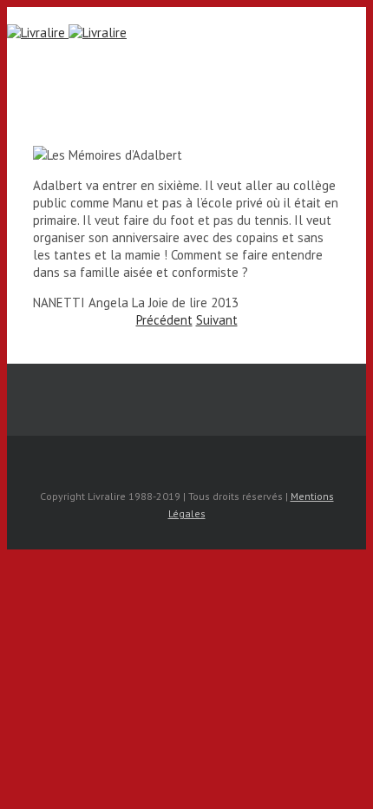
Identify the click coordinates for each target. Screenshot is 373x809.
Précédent (164, 320)
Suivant (217, 320)
